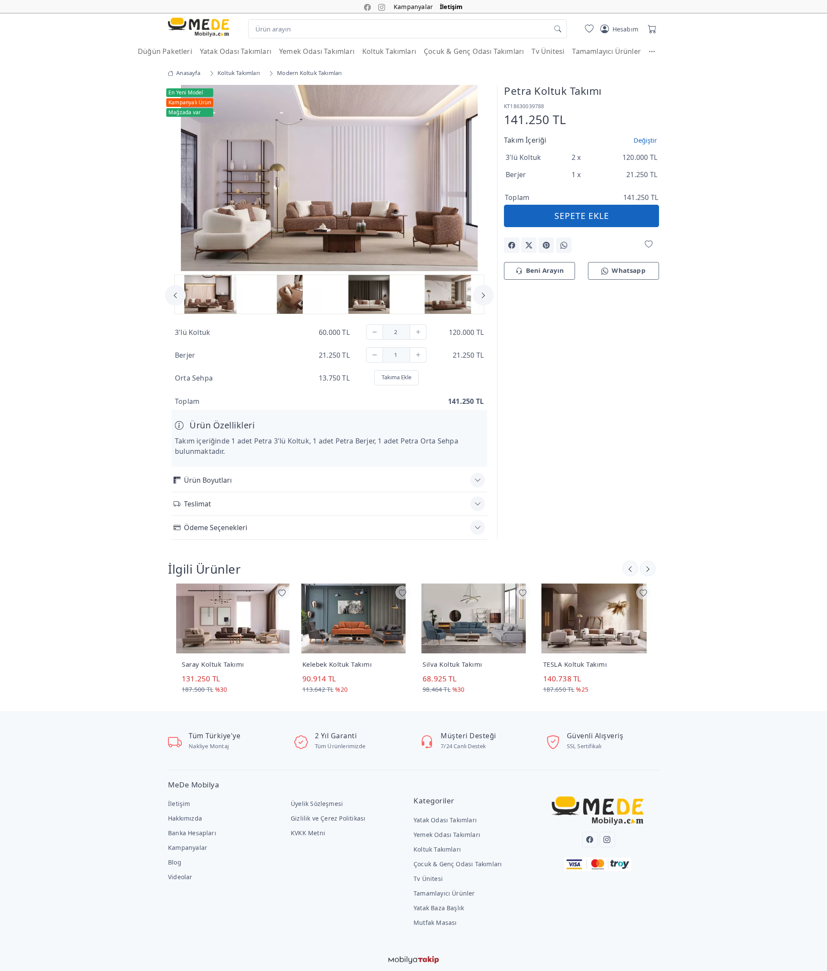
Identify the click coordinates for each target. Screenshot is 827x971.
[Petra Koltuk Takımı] (329, 177)
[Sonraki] (630, 568)
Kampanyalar (413, 7)
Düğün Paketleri (165, 51)
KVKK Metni (308, 833)
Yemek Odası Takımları (316, 51)
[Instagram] (607, 839)
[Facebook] (590, 839)
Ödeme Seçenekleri (215, 527)
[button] (656, 51)
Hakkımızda (185, 818)
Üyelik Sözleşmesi (317, 803)
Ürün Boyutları (208, 480)
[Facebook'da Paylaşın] (511, 245)
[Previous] (182, 179)
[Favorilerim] (587, 29)
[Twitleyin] (529, 245)
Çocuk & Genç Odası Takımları (474, 51)
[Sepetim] (650, 29)
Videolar (180, 877)
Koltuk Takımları (389, 51)
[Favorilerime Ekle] (648, 244)
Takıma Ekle (396, 377)
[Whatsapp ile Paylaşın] (564, 245)
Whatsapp (629, 270)
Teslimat (197, 504)
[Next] (476, 179)
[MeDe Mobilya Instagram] (381, 7)
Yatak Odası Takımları (235, 51)
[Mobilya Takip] (414, 959)
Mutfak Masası (435, 922)
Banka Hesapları (192, 833)
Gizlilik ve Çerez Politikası (328, 818)
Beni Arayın (545, 270)
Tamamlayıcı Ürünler (606, 51)
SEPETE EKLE (581, 216)
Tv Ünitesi (548, 51)
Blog (174, 862)
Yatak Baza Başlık (439, 908)
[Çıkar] (374, 332)
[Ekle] (418, 332)
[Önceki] (648, 568)
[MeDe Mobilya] (198, 27)
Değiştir (645, 140)
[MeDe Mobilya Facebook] (367, 7)
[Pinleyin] (546, 245)
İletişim (451, 7)
